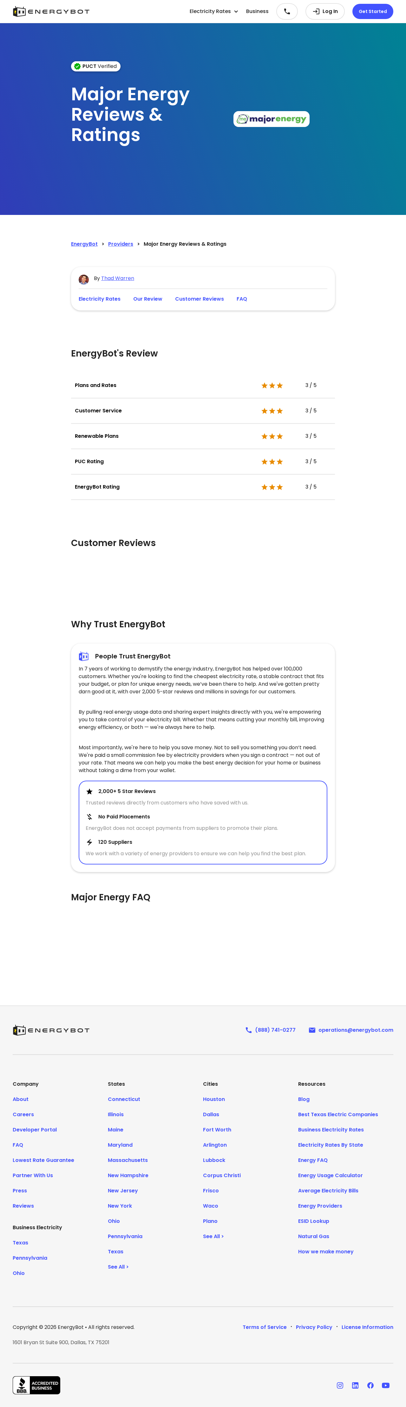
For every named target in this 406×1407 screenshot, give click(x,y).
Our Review (147, 299)
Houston (214, 1099)
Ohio (19, 1273)
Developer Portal (35, 1129)
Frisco (211, 1190)
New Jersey (123, 1190)
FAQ (242, 299)
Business (257, 11)
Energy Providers (320, 1206)
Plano (210, 1221)
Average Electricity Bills (328, 1190)
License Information (367, 1327)
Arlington (215, 1145)
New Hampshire (128, 1175)
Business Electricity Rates (331, 1129)
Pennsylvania (30, 1258)
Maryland (120, 1145)
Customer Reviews (199, 299)
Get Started (373, 11)
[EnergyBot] (51, 1030)
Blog (304, 1099)
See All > (118, 1266)
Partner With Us (33, 1175)
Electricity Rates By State (330, 1145)
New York (120, 1206)
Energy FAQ (313, 1160)
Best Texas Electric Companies (338, 1114)
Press (20, 1190)
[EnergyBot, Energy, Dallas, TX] (36, 1385)
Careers (23, 1114)
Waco (210, 1206)
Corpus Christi (222, 1175)
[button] (214, 11)
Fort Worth (217, 1129)
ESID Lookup (313, 1221)
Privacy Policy (314, 1327)
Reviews (23, 1206)
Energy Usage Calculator (330, 1175)
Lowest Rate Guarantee (43, 1160)
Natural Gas (313, 1236)
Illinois (116, 1114)
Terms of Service (265, 1327)
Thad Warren (117, 278)
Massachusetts (128, 1160)
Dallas (211, 1114)
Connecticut (124, 1099)
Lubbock (214, 1160)
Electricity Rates (100, 299)
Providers (120, 244)
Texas (20, 1242)
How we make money (326, 1251)
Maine (115, 1129)
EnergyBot (84, 244)
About (21, 1099)
